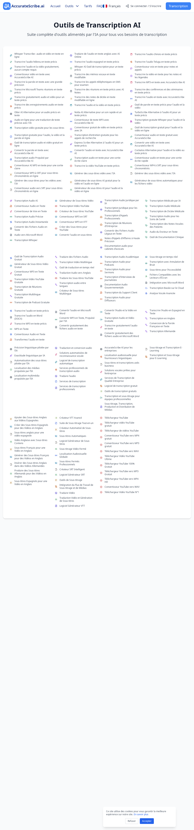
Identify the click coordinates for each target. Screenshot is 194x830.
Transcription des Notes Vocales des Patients (166, 225)
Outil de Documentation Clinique (167, 237)
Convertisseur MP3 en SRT (73, 216)
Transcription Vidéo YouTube (74, 206)
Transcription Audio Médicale (165, 206)
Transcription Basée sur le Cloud (167, 288)
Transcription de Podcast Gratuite (32, 302)
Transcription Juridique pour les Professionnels (121, 209)
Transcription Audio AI (26, 200)
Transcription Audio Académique (122, 256)
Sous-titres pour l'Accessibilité (165, 269)
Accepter (147, 821)
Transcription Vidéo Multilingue (75, 262)
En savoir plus (141, 814)
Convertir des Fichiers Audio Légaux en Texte (119, 232)
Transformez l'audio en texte (29, 339)
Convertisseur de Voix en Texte (30, 211)
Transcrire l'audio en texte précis (31, 310)
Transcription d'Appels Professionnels (116, 217)
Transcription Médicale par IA (165, 200)
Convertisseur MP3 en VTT (73, 222)
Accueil (55, 6)
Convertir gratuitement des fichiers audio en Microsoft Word (122, 335)
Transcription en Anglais (162, 318)
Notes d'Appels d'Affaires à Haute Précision (122, 240)
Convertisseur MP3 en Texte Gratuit (29, 273)
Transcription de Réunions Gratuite (28, 288)
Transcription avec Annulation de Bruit (167, 263)
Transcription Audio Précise (28, 216)
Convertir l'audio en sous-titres (75, 234)
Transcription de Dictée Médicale (167, 211)
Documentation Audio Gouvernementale (116, 286)
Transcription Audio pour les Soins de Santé (164, 218)
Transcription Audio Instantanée (31, 222)
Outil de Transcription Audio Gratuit (29, 258)
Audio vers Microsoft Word (28, 234)
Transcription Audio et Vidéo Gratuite (119, 320)
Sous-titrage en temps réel (164, 256)
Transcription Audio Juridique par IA (122, 202)
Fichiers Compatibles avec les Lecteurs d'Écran (165, 276)
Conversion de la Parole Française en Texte (162, 325)
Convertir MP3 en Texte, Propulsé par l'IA (77, 320)
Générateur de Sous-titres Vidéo (76, 200)
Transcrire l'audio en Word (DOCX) (28, 317)
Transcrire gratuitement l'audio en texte (121, 327)
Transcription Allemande (162, 331)
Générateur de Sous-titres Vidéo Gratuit (31, 266)
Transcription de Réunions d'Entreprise (118, 225)
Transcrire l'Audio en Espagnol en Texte (167, 312)
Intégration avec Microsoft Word (167, 282)
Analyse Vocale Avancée (162, 293)
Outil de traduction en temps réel (76, 267)
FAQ (99, 6)
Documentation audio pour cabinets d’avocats (119, 247)
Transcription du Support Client (121, 292)
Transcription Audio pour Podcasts (118, 263)
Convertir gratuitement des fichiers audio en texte (73, 327)
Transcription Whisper (26, 240)
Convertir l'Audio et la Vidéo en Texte (121, 312)
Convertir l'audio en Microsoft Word (75, 312)
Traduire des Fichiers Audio (73, 256)
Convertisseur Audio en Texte (29, 206)
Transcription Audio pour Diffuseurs (118, 299)
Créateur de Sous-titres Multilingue (71, 292)
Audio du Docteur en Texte (164, 231)
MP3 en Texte (21, 329)
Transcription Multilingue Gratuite (27, 296)
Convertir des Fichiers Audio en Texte (30, 228)
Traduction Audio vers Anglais (75, 272)
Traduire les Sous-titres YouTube (76, 278)
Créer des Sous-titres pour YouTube (73, 228)
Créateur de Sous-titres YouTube (76, 211)
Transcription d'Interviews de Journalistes (120, 279)
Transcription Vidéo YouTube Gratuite (29, 281)
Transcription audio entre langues (72, 285)
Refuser (132, 821)
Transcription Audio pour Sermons (118, 271)
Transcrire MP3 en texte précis (30, 323)
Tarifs (88, 6)
